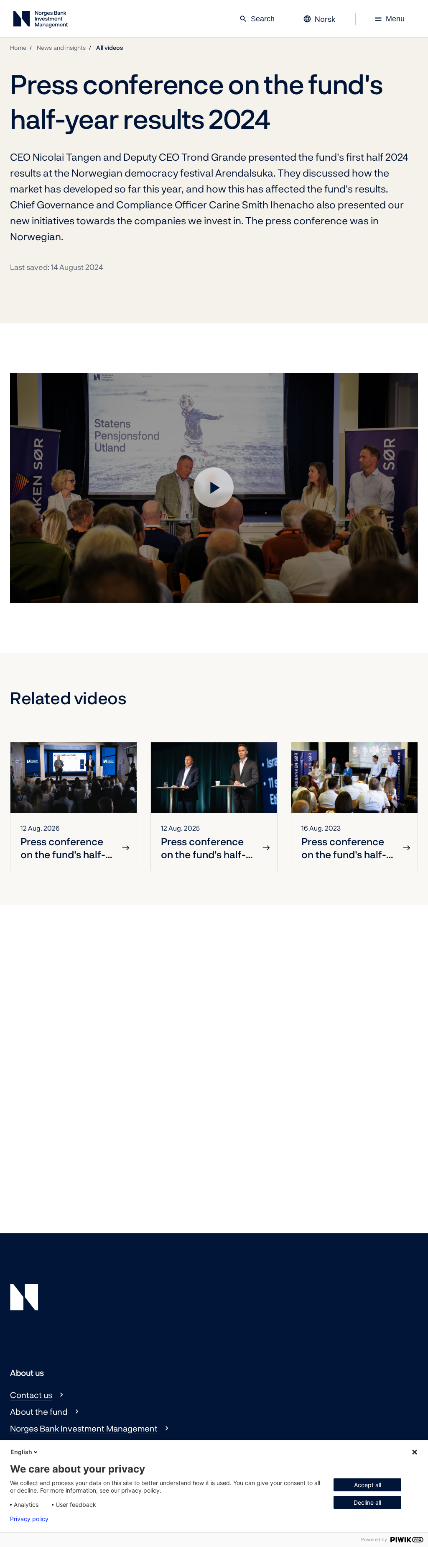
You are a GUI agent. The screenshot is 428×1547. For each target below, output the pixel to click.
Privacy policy (29, 1519)
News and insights (61, 47)
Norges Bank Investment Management (84, 1428)
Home (18, 47)
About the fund (39, 1411)
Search (257, 19)
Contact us (31, 1395)
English (21, 1451)
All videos (109, 47)
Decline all (367, 1502)
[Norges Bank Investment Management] (40, 21)
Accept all (367, 1484)
